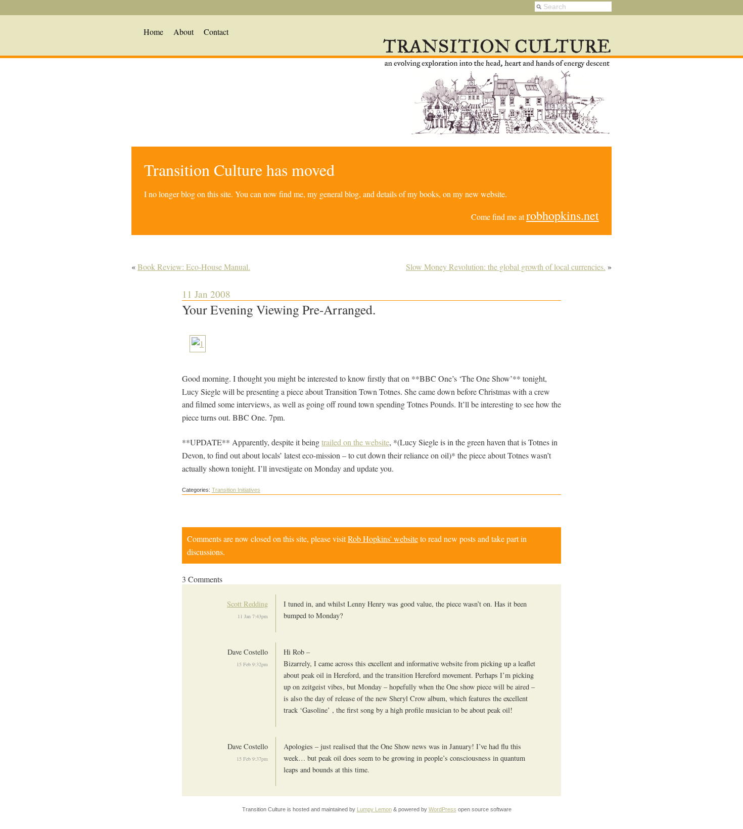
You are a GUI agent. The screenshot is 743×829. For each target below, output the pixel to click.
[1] (197, 343)
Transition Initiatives (236, 490)
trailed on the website (355, 442)
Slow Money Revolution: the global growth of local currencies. (506, 266)
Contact (216, 31)
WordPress (442, 809)
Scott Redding (247, 604)
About (183, 31)
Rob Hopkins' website (383, 538)
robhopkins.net (562, 215)
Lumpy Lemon (374, 809)
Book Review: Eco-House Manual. (193, 266)
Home (153, 31)
